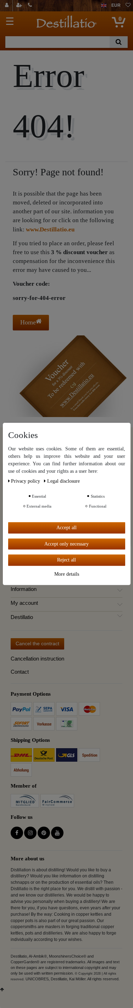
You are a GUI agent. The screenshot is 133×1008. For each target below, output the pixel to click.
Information (24, 589)
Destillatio (22, 617)
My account (24, 603)
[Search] (119, 42)
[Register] (20, 5)
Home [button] (28, 322)
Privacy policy (26, 481)
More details (66, 574)
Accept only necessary (66, 544)
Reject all (66, 560)
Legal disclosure (63, 481)
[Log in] (7, 5)
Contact (20, 672)
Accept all (66, 527)
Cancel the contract (37, 643)
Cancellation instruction (37, 659)
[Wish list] (128, 5)
